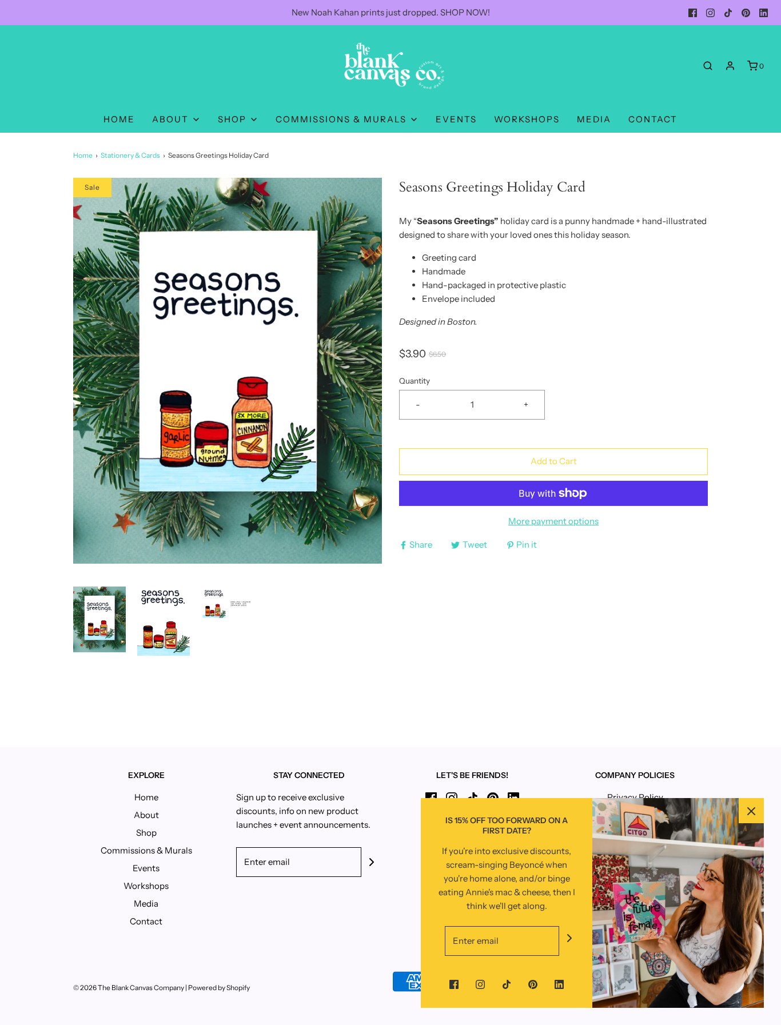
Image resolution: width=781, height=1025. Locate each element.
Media (594, 119)
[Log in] (730, 66)
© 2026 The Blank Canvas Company (128, 987)
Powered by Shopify (219, 987)
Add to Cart (554, 461)
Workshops (527, 119)
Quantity (414, 380)
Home (119, 119)
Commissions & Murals (146, 850)
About (146, 814)
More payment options (553, 521)
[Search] (708, 66)
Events (456, 119)
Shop (146, 832)
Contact (653, 119)
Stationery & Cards (130, 155)
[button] (99, 621)
